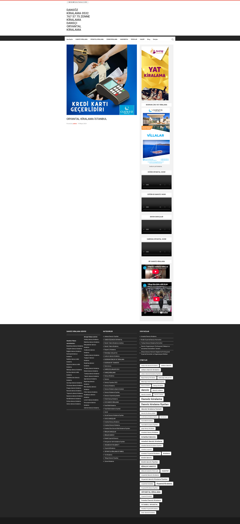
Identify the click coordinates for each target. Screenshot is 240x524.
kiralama (166, 453)
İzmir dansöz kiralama (148, 512)
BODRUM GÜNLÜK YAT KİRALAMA (114, 359)
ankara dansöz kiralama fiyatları (151, 374)
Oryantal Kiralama (110, 448)
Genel (106, 412)
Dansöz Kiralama (110, 385)
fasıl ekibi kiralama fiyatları (149, 424)
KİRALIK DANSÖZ (109, 435)
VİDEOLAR (134, 39)
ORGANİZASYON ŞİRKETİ (112, 445)
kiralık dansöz (146, 458)
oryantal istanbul (147, 484)
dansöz (145, 390)
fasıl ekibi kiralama (147, 420)
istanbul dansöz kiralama (151, 441)
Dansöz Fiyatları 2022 (111, 382)
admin (75, 123)
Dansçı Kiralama (109, 376)
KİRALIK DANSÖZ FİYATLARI (149, 471)
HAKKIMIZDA (124, 39)
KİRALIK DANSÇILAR (110, 432)
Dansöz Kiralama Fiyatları (112, 392)
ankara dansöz (166, 365)
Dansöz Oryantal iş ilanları (112, 395)
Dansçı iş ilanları (145, 385)
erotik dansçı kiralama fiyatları (149, 417)
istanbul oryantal (146, 449)
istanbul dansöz (148, 437)
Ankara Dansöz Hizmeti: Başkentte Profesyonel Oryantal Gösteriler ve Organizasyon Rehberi (155, 353)
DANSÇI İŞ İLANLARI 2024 (112, 369)
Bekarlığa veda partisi (111, 353)
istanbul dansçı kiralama (149, 432)
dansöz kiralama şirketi (148, 413)
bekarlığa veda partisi (165, 377)
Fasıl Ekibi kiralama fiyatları (113, 409)
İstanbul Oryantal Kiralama (149, 508)
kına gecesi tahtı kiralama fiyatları (115, 441)
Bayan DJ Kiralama (110, 349)
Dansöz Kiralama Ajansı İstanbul (114, 389)
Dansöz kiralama (151, 399)
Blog (148, 39)
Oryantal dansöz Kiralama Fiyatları (154, 479)
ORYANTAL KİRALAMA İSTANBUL (87, 119)
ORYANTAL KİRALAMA (97, 39)
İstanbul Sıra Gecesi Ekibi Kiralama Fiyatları (117, 428)
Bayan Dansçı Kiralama (148, 377)
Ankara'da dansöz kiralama (149, 365)
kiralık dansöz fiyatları (149, 462)
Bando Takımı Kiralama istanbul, (114, 343)
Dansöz (107, 379)
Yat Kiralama (108, 455)
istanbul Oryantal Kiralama (150, 453)
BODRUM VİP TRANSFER (112, 362)
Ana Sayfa (70, 39)
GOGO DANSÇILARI (110, 418)
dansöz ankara (158, 390)
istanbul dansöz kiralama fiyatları (151, 445)
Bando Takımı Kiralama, (111, 346)
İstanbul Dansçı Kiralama (112, 422)
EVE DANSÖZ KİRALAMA (112, 402)
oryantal (165, 471)
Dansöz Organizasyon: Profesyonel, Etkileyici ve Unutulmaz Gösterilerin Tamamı (155, 347)
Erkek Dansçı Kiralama (111, 399)
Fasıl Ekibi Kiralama (110, 405)
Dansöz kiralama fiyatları (155, 404)
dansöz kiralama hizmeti (151, 409)
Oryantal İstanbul (146, 496)
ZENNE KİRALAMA (111, 39)
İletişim (155, 39)
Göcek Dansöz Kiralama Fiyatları (114, 415)
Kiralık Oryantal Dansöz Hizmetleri (151, 339)
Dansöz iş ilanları (158, 394)
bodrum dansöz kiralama (112, 356)
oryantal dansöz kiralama (150, 475)
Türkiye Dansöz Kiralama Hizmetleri (151, 343)
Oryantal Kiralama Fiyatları (149, 488)
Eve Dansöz (164, 417)
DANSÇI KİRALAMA (110, 372)
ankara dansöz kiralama (150, 370)
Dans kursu (108, 366)
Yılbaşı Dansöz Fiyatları (111, 458)
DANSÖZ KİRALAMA (81, 39)
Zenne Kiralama (109, 461)
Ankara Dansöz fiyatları (111, 336)
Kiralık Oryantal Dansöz (111, 438)
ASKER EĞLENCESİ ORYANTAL (113, 339)
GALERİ (142, 39)
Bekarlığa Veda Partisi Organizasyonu (152, 381)
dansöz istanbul (146, 394)
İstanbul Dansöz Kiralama (112, 425)
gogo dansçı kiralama (147, 428)
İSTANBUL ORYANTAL (149, 504)
